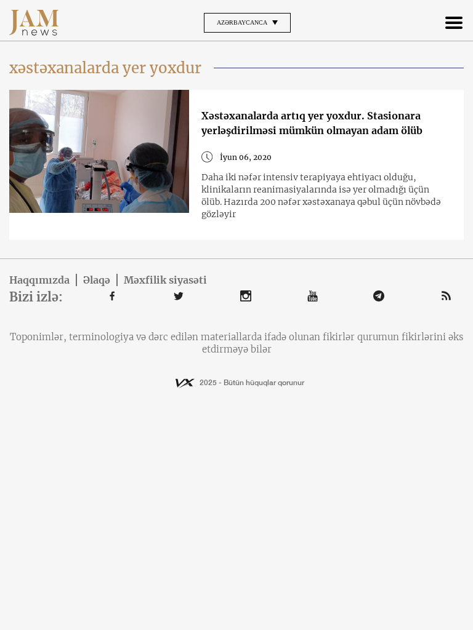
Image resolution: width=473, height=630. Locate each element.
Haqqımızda (39, 280)
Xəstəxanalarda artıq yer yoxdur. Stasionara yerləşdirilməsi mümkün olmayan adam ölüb (311, 123)
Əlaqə (96, 280)
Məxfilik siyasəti (165, 280)
